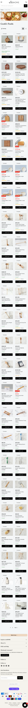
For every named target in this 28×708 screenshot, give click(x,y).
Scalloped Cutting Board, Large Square (7, 151)
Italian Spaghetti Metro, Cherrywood (7, 564)
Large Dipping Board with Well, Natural (6, 74)
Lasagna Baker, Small (6, 200)
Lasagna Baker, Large (20, 200)
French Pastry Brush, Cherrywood (6, 492)
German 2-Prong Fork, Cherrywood (6, 445)
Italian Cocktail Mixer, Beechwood (20, 250)
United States (13, 684)
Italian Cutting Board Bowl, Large (6, 47)
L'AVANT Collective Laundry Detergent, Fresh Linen (6, 614)
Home (2, 9)
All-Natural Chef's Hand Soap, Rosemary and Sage (7, 397)
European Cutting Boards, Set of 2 (5, 126)
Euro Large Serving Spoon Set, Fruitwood (6, 274)
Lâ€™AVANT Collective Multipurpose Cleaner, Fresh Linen (20, 589)
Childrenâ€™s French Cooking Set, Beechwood (20, 564)
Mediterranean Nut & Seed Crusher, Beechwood (6, 226)
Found (19, 702)
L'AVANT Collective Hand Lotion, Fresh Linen (7, 589)
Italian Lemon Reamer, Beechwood (6, 372)
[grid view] (23, 28)
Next (16, 627)
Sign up (20, 677)
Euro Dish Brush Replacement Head (19, 516)
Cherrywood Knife (19, 395)
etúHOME (3, 49)
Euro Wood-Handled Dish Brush (19, 540)
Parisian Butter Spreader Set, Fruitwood (7, 421)
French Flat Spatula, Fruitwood (19, 348)
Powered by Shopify (14, 705)
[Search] (25, 5)
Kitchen (6, 702)
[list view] (25, 28)
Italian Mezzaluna (19, 46)
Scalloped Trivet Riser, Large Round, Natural (20, 74)
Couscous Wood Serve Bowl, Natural (7, 100)
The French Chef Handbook (19, 372)
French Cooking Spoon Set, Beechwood (20, 299)
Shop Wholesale (5, 655)
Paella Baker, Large (19, 176)
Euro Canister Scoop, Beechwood (20, 274)
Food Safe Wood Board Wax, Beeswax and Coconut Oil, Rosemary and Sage (20, 101)
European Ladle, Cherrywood (5, 250)
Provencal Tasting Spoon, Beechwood (6, 299)
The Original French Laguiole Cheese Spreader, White (19, 614)
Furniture (14, 702)
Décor (10, 702)
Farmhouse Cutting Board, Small (19, 151)
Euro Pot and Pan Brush (7, 515)
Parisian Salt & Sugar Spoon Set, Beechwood (20, 225)
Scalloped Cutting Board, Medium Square (20, 126)
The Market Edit (18, 374)
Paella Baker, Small (6, 176)
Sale (22, 702)
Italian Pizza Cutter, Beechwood (19, 492)
